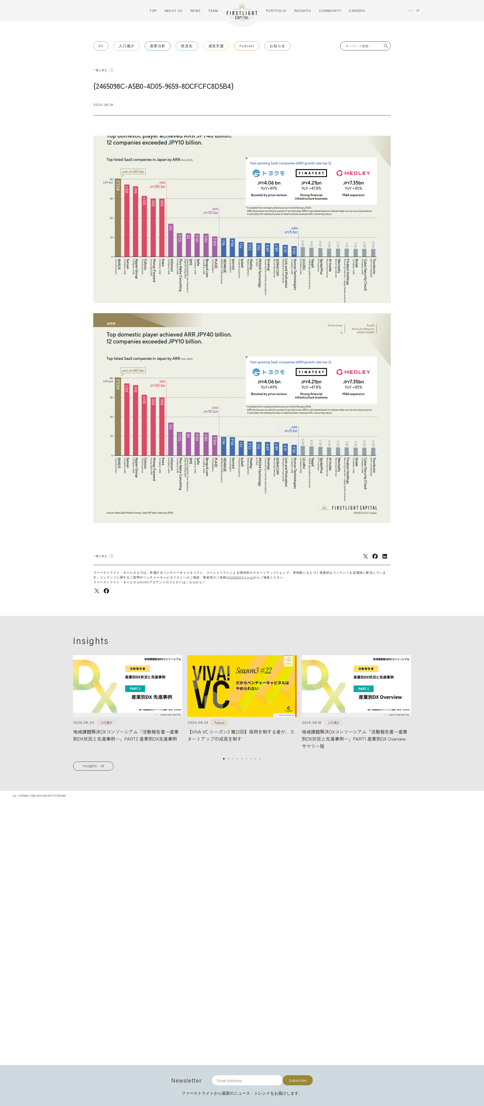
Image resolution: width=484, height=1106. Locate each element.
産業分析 (158, 46)
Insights (90, 766)
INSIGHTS (302, 10)
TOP (153, 10)
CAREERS (357, 10)
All (101, 46)
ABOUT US (173, 10)
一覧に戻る (100, 70)
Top (14, 795)
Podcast (246, 46)
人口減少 (126, 46)
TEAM (213, 10)
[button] (224, 759)
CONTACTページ (241, 577)
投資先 (187, 46)
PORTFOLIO (276, 10)
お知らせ (277, 46)
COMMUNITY (330, 10)
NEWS (195, 10)
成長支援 (216, 46)
